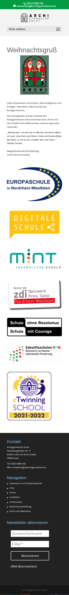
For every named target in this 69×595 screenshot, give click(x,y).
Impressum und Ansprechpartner (26, 483)
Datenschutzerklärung (20, 506)
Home (13, 492)
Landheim (15, 497)
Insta (12, 487)
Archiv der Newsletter (20, 511)
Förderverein (16, 501)
